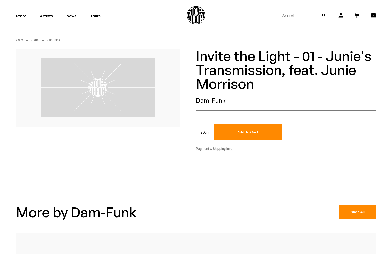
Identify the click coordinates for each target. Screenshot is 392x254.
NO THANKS (240, 161)
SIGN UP (240, 148)
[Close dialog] (279, 82)
